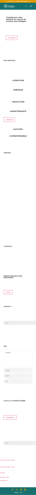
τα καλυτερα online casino (7, 467)
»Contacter (10, 417)
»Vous (8, 292)
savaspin (2, 472)
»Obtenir (9, 119)
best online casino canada (7, 460)
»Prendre (11, 38)
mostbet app (3, 480)
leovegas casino (4, 477)
